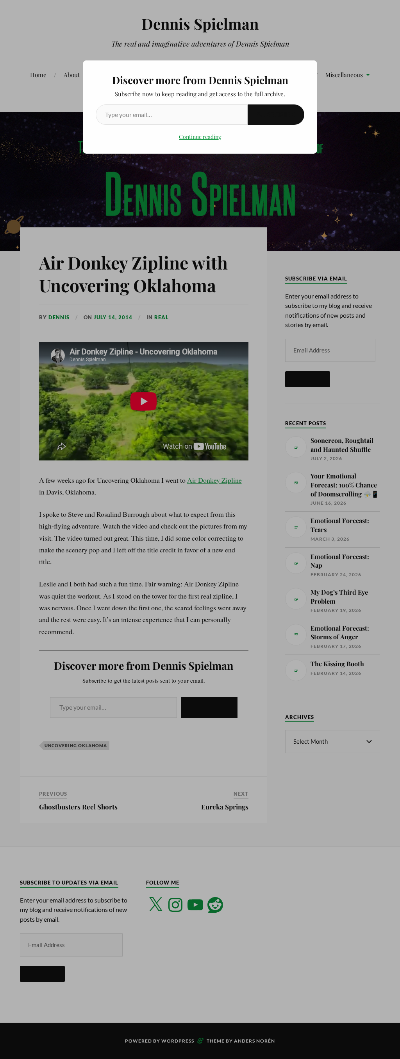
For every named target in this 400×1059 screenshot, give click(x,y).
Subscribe (276, 114)
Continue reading (200, 136)
